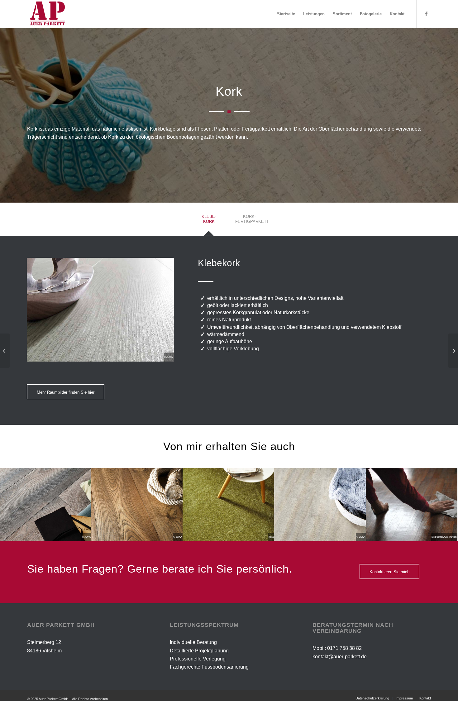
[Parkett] (5, 351)
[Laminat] (453, 351)
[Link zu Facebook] (426, 13)
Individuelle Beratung (193, 642)
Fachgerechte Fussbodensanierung (209, 667)
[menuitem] (286, 14)
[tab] (208, 221)
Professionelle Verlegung (198, 658)
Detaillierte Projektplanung (199, 650)
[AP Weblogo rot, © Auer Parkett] (53, 14)
